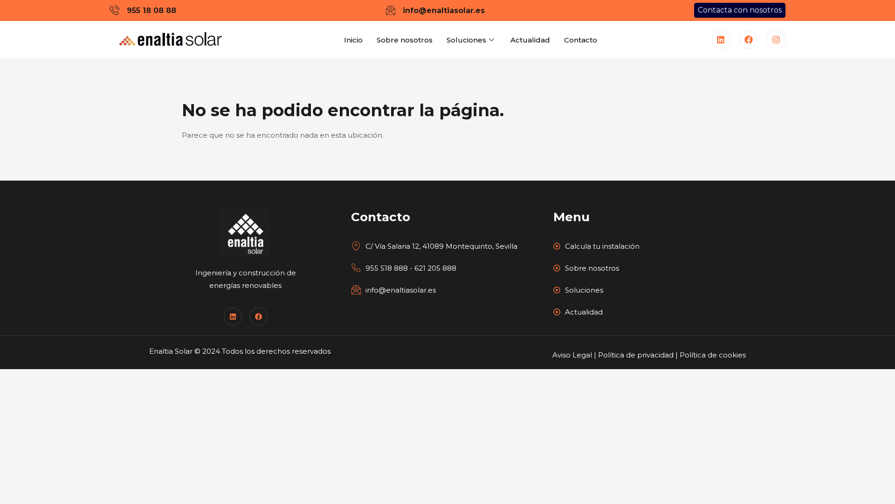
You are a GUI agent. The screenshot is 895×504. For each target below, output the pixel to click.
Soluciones (466, 39)
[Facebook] (748, 39)
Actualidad (530, 39)
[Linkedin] (720, 39)
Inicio (353, 39)
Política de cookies (713, 354)
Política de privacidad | (639, 354)
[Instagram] (776, 39)
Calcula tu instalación (602, 246)
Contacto (580, 39)
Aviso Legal (572, 354)
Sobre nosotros (405, 39)
